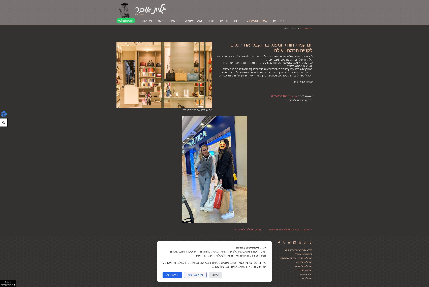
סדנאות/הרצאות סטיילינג (299, 250)
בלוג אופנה (306, 274)
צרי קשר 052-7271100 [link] (284, 96)
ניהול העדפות (195, 274)
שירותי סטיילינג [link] (306, 28)
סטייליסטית (306, 278)
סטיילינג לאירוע (304, 262)
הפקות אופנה (305, 270)
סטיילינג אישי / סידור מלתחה (296, 258)
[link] (124, 10)
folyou (8, 283)
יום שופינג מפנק (304, 254)
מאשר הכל (172, 274)
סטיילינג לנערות (304, 266)
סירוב (215, 274)
